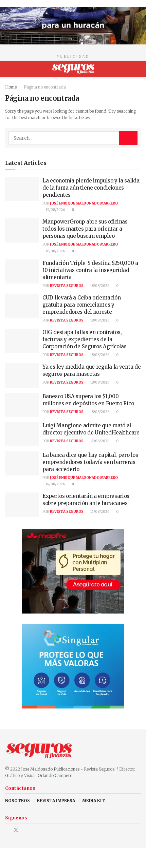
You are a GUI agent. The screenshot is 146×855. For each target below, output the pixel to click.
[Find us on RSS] (33, 830)
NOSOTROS (17, 800)
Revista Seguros (67, 286)
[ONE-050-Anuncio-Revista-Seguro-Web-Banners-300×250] (73, 665)
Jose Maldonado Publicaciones (50, 769)
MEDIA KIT (93, 800)
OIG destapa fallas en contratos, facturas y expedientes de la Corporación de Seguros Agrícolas (84, 339)
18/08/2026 (55, 251)
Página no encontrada (45, 87)
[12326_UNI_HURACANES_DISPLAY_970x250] (73, 25)
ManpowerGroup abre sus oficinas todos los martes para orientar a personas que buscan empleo (85, 228)
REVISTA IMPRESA (56, 800)
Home (11, 87)
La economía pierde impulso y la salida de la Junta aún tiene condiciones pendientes (91, 187)
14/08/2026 (99, 441)
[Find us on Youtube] (25, 830)
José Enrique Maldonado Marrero (84, 203)
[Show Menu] (8, 69)
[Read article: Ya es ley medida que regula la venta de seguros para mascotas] (22, 375)
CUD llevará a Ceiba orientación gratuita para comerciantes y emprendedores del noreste (81, 304)
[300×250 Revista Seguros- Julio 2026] (73, 570)
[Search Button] (138, 69)
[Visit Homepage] (73, 69)
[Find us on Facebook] (7, 830)
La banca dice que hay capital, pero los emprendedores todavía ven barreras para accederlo (90, 462)
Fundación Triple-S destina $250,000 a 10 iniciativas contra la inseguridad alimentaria (90, 270)
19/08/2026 (55, 210)
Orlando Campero (55, 775)
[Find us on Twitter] (16, 830)
